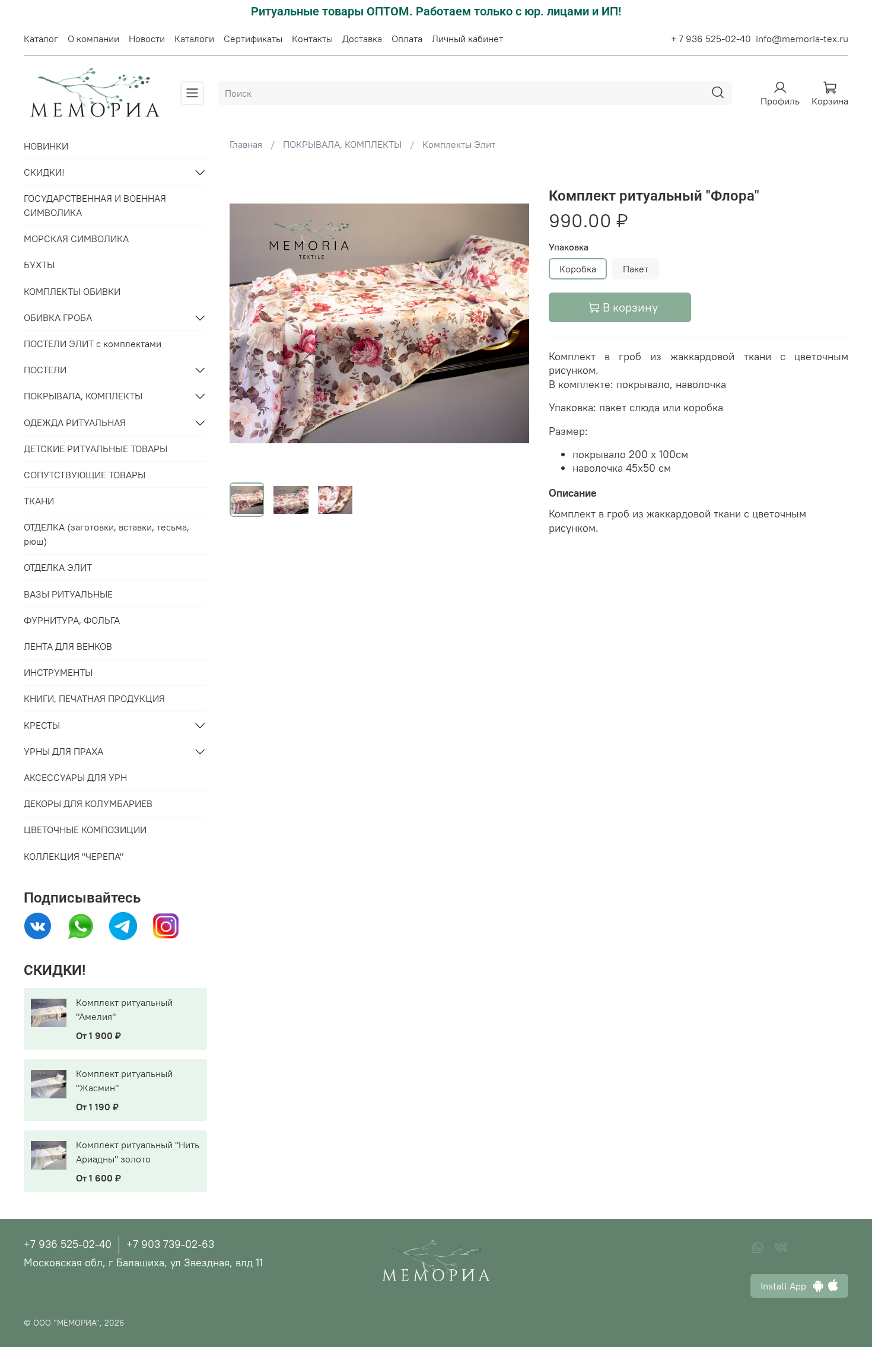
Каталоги (194, 39)
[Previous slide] (248, 323)
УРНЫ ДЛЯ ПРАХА (63, 751)
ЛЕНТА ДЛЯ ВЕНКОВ (68, 646)
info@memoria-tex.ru (802, 39)
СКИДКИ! (44, 172)
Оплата (407, 39)
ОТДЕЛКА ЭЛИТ (58, 567)
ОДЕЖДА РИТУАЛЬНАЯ (75, 422)
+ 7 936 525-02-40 (711, 39)
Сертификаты (253, 39)
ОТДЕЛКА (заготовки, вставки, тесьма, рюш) (106, 534)
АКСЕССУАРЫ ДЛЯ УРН (75, 777)
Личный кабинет (467, 39)
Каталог (41, 39)
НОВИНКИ (46, 146)
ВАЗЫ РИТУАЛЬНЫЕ (68, 594)
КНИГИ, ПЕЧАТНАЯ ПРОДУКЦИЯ (94, 698)
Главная (246, 144)
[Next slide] (511, 323)
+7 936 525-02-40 (68, 1244)
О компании (93, 39)
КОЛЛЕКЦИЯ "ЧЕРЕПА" (73, 856)
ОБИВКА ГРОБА (58, 317)
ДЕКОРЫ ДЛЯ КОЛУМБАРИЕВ (88, 803)
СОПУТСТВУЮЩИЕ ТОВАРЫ (84, 475)
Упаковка (568, 247)
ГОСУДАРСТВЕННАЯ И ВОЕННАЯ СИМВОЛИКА (95, 205)
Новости (147, 39)
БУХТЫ (39, 265)
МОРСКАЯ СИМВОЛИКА (76, 238)
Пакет (635, 269)
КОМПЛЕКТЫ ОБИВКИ (72, 291)
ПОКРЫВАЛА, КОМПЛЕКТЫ (342, 144)
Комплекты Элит (458, 144)
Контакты (312, 39)
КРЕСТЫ (42, 725)
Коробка (577, 269)
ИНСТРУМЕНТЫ (58, 672)
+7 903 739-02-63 (170, 1244)
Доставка (362, 39)
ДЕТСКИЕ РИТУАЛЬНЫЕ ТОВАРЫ (95, 449)
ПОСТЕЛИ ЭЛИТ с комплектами (92, 344)
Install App (786, 1286)
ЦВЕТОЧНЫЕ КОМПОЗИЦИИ (85, 829)
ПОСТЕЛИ (45, 370)
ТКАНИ (39, 501)
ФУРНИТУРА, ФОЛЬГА (72, 620)
